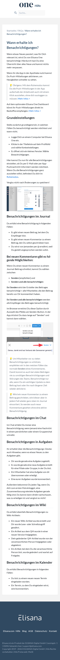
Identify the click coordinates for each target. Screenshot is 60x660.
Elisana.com (8, 631)
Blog (24, 631)
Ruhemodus (12, 176)
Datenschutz (41, 631)
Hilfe (38, 5)
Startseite (11, 30)
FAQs (20, 30)
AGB (30, 631)
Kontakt (53, 631)
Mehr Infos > (24, 98)
